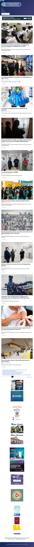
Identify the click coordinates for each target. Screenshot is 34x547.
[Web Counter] (17, 533)
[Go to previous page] (3, 377)
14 (19, 376)
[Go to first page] (2, 377)
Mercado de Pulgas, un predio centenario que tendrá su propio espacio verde (15, 369)
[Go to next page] (21, 377)
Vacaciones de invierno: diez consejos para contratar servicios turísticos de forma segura (17, 374)
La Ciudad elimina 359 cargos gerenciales (9, 370)
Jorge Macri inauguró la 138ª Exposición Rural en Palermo (12, 373)
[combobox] (5, 14)
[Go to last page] (22, 377)
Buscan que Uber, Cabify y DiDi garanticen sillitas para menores (13, 371)
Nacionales (3, 10)
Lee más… (4, 52)
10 (12, 376)
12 (15, 376)
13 (17, 376)
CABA (2, 9)
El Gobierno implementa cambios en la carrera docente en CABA (13, 372)
